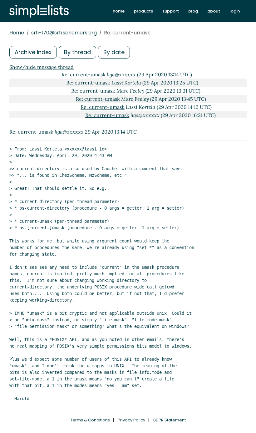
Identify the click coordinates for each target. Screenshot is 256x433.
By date (114, 52)
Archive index (33, 52)
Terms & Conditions (90, 420)
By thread (77, 52)
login (234, 11)
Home (16, 32)
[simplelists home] (39, 11)
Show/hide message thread (41, 67)
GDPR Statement (169, 420)
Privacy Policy (131, 420)
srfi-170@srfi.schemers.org (64, 32)
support (170, 11)
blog (193, 11)
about (213, 11)
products (143, 11)
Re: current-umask (88, 82)
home (119, 11)
